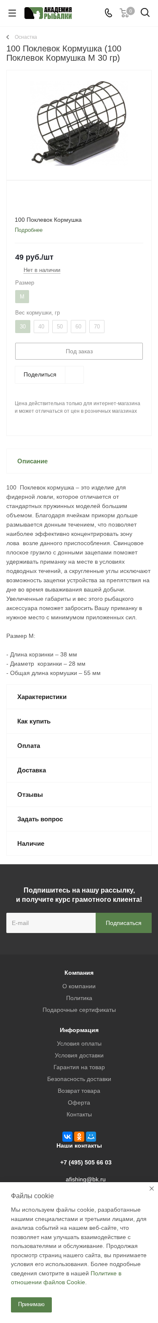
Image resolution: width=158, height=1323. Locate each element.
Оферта (79, 1102)
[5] (52, 196)
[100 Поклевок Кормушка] (79, 123)
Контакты (79, 1114)
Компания (79, 972)
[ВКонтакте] (67, 1137)
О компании (79, 986)
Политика (79, 998)
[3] (36, 196)
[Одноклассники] (79, 1137)
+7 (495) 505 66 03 (86, 1162)
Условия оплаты (79, 1043)
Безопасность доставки (79, 1079)
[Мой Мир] (91, 1137)
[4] (44, 196)
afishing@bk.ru (86, 1179)
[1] (20, 196)
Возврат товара (79, 1090)
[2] (28, 196)
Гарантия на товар (79, 1067)
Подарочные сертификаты (79, 1009)
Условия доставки (79, 1055)
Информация (79, 1030)
